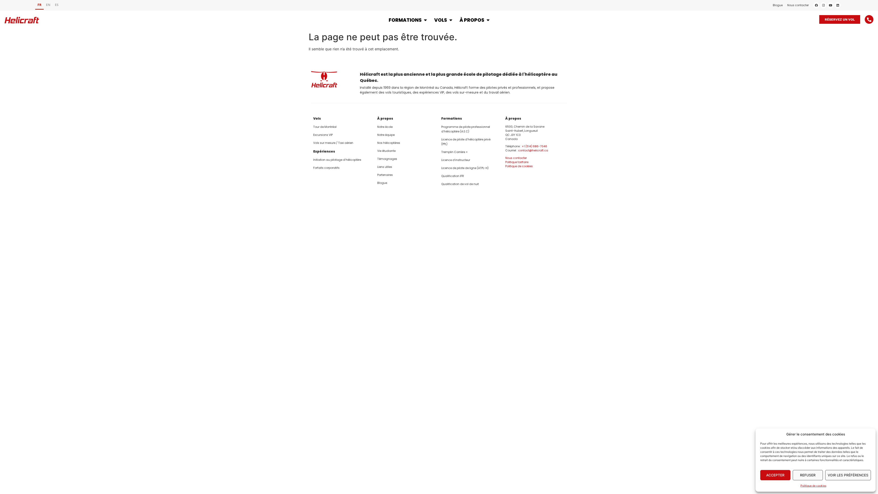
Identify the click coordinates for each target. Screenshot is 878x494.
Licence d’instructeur (455, 160)
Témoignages (387, 159)
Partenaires (385, 175)
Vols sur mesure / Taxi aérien (333, 143)
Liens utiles (384, 167)
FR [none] (39, 5)
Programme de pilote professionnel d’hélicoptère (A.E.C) (465, 129)
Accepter (775, 475)
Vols (440, 20)
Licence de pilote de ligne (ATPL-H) (465, 168)
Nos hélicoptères (388, 143)
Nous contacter (798, 5)
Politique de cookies (813, 485)
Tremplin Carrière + (454, 152)
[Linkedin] (838, 5)
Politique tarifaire (516, 162)
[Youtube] (830, 5)
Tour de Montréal (325, 127)
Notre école (385, 127)
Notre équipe (386, 135)
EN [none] (48, 5)
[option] (48, 5)
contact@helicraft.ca (533, 150)
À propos (472, 20)
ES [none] (57, 5)
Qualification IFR (452, 176)
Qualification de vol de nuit (460, 184)
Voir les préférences (848, 475)
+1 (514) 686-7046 (534, 146)
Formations (405, 20)
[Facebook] (816, 5)
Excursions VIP (323, 135)
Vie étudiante (386, 151)
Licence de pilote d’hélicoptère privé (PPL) (465, 141)
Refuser (808, 475)
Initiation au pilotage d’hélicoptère (337, 160)
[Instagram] (823, 5)
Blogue (778, 5)
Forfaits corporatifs (326, 168)
